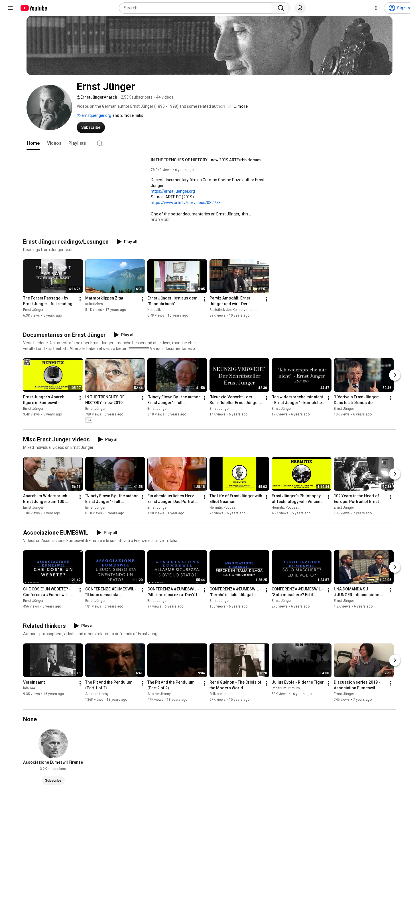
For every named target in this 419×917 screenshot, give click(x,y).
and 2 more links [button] (127, 115)
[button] (160, 220)
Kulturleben (94, 304)
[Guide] (10, 8)
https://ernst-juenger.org (173, 191)
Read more (160, 220)
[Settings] (376, 8)
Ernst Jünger (33, 310)
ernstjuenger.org (96, 115)
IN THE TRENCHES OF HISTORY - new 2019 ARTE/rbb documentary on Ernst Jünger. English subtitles (208, 160)
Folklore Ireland (221, 694)
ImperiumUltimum (286, 688)
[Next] (394, 375)
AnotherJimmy (97, 694)
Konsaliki (154, 310)
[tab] (33, 143)
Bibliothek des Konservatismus (234, 310)
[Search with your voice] (300, 8)
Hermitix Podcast (223, 508)
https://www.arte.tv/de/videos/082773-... (188, 202)
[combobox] (197, 8)
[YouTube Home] (33, 8)
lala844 (29, 688)
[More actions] (80, 299)
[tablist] (209, 143)
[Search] (281, 8)
